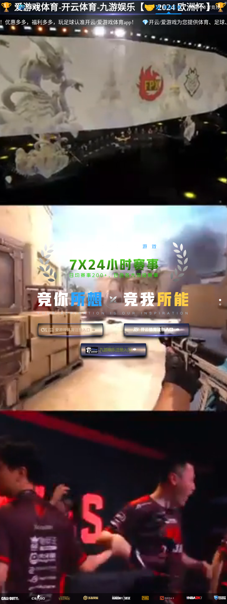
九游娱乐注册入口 (113, 351)
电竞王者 (169, 7)
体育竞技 (207, 7)
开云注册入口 (156, 331)
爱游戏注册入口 (70, 331)
